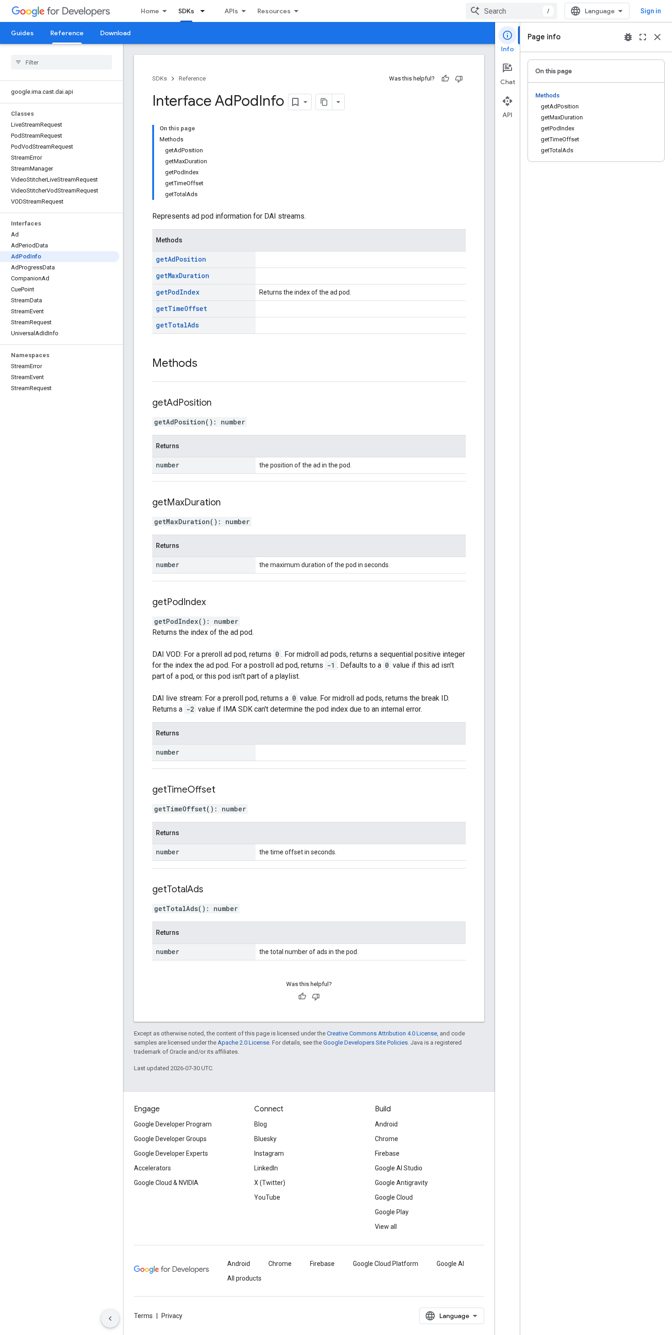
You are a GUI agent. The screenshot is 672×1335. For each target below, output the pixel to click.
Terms (143, 1315)
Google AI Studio (398, 1168)
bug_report (628, 37)
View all (386, 1226)
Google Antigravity (401, 1182)
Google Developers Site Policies (365, 1042)
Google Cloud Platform (385, 1263)
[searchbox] (61, 62)
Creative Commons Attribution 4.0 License (382, 1033)
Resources (274, 11)
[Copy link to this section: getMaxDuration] (232, 503)
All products (244, 1278)
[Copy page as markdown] (324, 102)
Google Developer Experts (171, 1153)
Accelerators (152, 1168)
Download (115, 33)
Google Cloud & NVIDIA (166, 1182)
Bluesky (265, 1138)
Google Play (392, 1212)
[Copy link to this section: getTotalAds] (215, 890)
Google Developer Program (173, 1124)
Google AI (450, 1263)
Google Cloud (394, 1197)
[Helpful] (445, 79)
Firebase (387, 1153)
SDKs (186, 11)
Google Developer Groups (170, 1138)
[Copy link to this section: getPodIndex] (217, 602)
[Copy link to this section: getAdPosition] (223, 403)
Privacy (171, 1315)
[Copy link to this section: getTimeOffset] (227, 790)
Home (150, 11)
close (657, 37)
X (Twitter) (269, 1182)
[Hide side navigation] (110, 1318)
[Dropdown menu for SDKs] (205, 11)
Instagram (269, 1153)
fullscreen (642, 37)
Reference (67, 33)
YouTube (267, 1197)
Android (386, 1124)
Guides (22, 33)
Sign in (650, 11)
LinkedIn (266, 1168)
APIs (231, 11)
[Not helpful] (459, 79)
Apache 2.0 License (243, 1042)
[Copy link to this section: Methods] (206, 364)
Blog (260, 1124)
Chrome (386, 1138)
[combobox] (511, 11)
